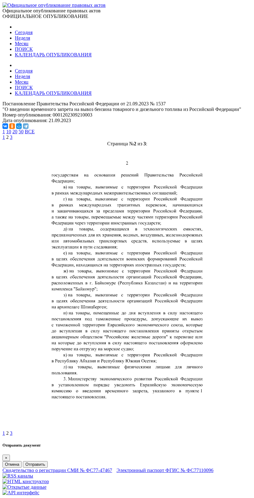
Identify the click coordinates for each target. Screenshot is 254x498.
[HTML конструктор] (25, 481)
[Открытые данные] (24, 487)
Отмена (12, 464)
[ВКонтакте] (5, 126)
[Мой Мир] (19, 126)
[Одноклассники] (12, 126)
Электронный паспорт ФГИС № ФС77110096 (164, 470)
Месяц (21, 43)
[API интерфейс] (20, 492)
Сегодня (24, 32)
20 (14, 131)
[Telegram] (25, 126)
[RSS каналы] (17, 475)
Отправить (35, 464)
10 (8, 131)
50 (21, 131)
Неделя (22, 38)
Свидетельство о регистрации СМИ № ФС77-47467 (57, 470)
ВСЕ (30, 131)
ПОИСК (24, 49)
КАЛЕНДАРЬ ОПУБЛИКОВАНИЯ (53, 54)
